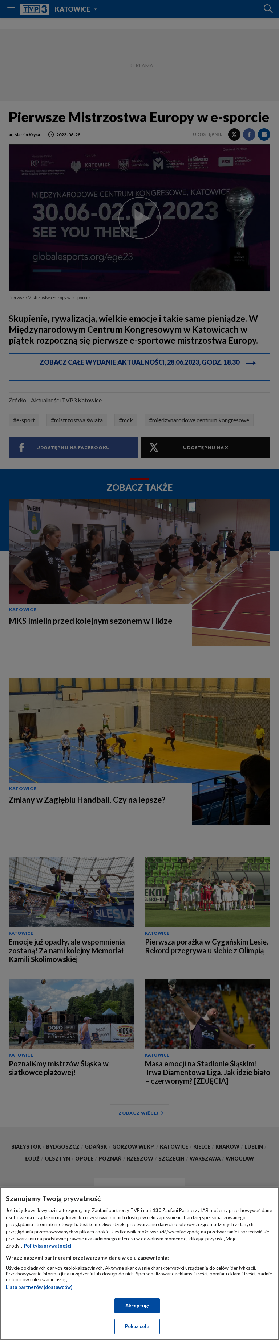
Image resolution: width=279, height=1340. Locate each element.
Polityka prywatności (48, 1246)
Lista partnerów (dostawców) (39, 1287)
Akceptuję (137, 1305)
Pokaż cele (137, 1326)
